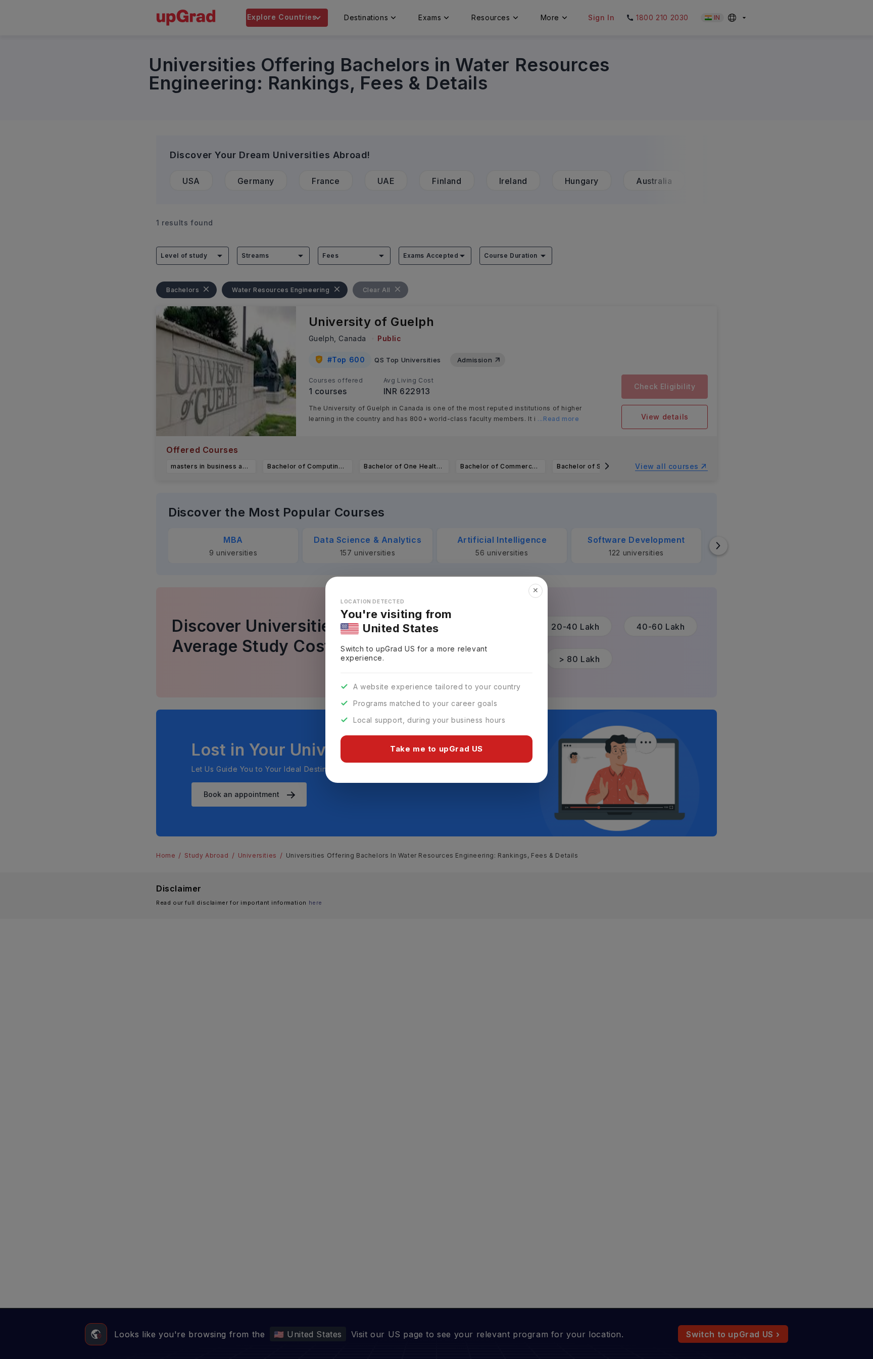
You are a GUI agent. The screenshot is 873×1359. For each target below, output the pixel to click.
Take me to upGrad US (436, 749)
